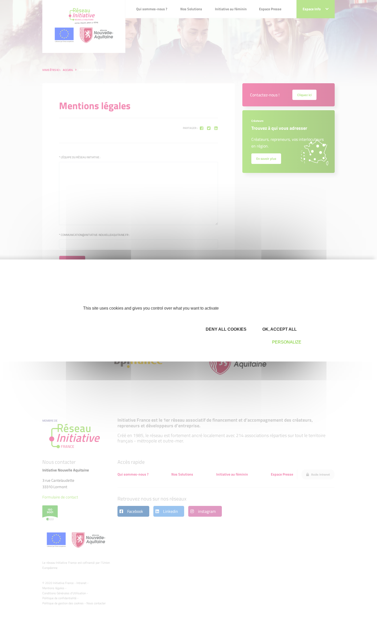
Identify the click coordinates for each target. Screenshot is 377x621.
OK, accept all (279, 329)
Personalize (286, 342)
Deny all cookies (225, 329)
